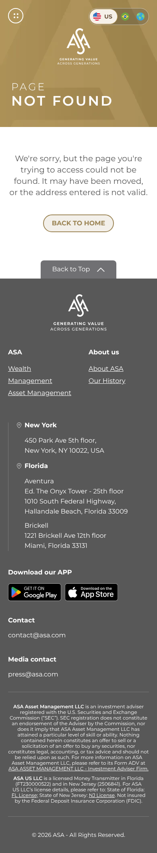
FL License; (25, 796)
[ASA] (78, 46)
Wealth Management (30, 375)
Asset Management (39, 393)
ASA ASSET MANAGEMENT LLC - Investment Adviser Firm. (78, 769)
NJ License (102, 796)
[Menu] (15, 15)
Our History (107, 381)
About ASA (106, 369)
